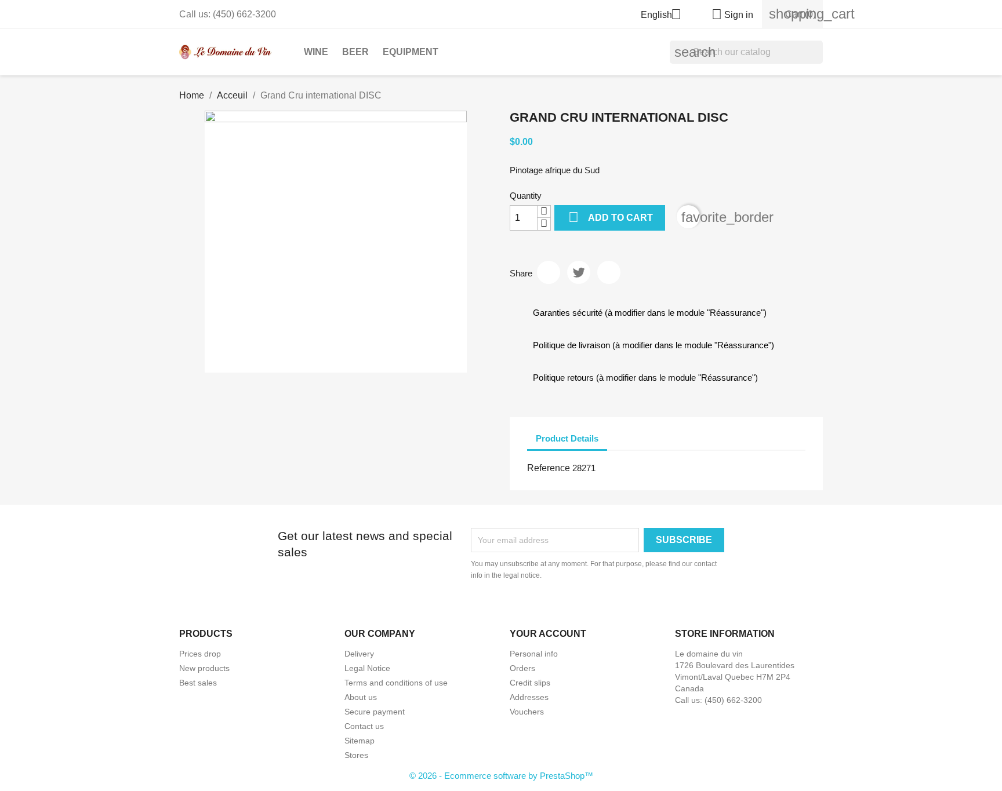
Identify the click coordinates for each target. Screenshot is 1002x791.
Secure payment (374, 711)
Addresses (529, 697)
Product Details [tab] (567, 438)
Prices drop (200, 653)
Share (548, 272)
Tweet (578, 272)
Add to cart (610, 217)
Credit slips (530, 682)
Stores (356, 755)
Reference (548, 468)
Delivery (359, 653)
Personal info (534, 653)
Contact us (364, 726)
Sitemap (359, 740)
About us (360, 697)
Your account (548, 634)
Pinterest (608, 272)
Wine (316, 52)
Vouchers (527, 711)
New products (204, 668)
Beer (355, 52)
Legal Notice (367, 668)
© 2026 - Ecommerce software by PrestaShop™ (501, 776)
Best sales (198, 682)
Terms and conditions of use (396, 682)
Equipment (410, 52)
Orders (522, 668)
